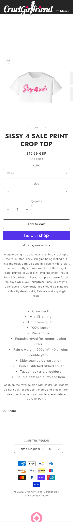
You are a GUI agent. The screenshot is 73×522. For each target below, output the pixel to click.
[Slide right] (45, 127)
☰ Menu (62, 11)
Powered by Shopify (37, 495)
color (36, 165)
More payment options (36, 245)
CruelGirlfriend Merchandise (42, 491)
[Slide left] (27, 127)
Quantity (36, 201)
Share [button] (12, 410)
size (36, 183)
